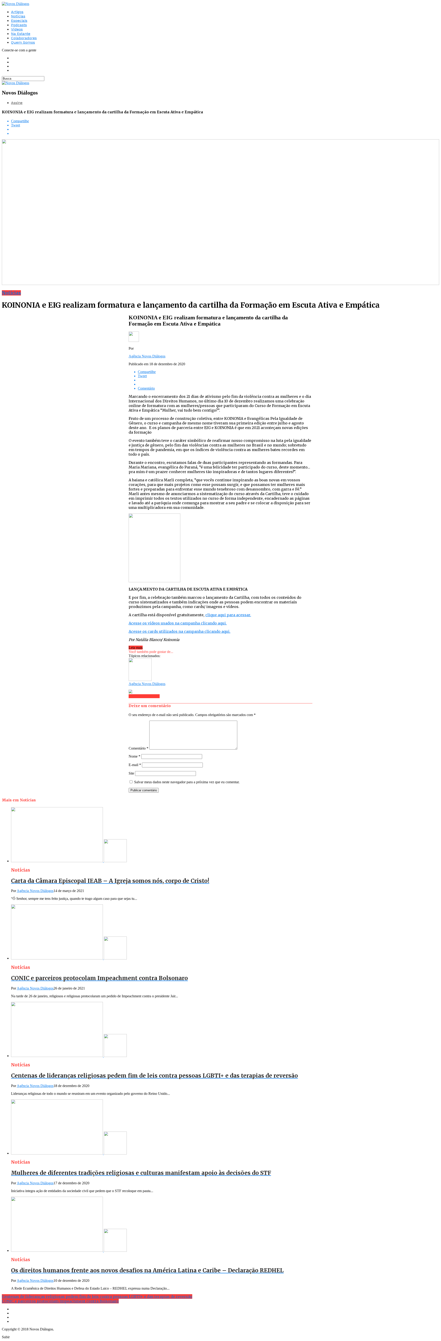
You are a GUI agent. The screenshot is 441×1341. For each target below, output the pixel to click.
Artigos (17, 12)
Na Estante (20, 33)
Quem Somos (23, 42)
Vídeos (17, 29)
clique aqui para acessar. (228, 615)
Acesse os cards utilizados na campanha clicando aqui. (179, 631)
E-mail (135, 765)
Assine (17, 102)
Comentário (138, 748)
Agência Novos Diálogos (147, 356)
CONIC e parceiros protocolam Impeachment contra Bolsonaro (60, 1301)
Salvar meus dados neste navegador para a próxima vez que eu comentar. (187, 782)
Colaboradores (24, 38)
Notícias (18, 16)
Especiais (19, 20)
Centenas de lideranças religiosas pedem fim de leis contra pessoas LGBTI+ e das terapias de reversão (97, 1296)
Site (131, 773)
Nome (134, 756)
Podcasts (19, 25)
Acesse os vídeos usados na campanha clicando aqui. (178, 623)
